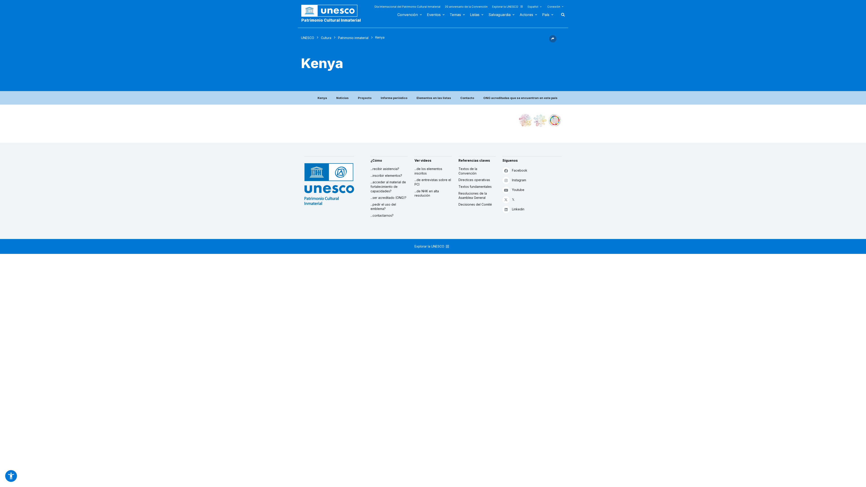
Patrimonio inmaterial (353, 38)
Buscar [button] (561, 14)
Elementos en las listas (434, 98)
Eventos (434, 14)
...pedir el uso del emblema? (383, 206)
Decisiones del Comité (475, 204)
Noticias (342, 98)
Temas (455, 14)
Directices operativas (474, 180)
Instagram (519, 180)
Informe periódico (394, 98)
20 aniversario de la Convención (466, 6)
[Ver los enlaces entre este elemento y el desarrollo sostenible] (555, 120)
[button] (552, 41)
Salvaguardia (499, 14)
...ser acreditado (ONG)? (388, 198)
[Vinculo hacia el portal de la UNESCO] (331, 11)
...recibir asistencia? (385, 169)
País (545, 14)
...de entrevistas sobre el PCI (433, 182)
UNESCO (307, 38)
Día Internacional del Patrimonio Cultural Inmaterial (407, 6)
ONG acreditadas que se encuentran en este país (520, 98)
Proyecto (364, 98)
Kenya (322, 98)
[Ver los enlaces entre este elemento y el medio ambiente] (540, 120)
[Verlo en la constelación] (525, 120)
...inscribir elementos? (386, 175)
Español (533, 6)
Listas (474, 14)
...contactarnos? (382, 215)
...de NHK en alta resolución (427, 193)
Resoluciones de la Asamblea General (472, 195)
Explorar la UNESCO (505, 6)
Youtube (518, 190)
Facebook (519, 170)
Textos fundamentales (475, 186)
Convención (407, 14)
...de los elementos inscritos (428, 171)
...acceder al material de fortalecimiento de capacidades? (388, 186)
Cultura (326, 38)
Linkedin (518, 209)
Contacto (467, 98)
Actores (526, 14)
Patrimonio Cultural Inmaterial (331, 20)
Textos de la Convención (467, 171)
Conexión (553, 6)
